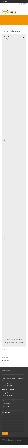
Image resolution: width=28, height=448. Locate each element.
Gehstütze (16, 341)
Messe (16, 342)
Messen (16, 339)
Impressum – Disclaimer (8, 395)
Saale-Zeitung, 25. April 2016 (8, 383)
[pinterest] (25, 4)
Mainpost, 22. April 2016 (7, 385)
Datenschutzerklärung (7, 398)
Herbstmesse (9, 342)
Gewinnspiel (20, 341)
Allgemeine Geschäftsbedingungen (10, 400)
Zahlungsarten (6, 406)
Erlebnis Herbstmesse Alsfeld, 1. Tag (9, 375)
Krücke (13, 342)
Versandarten (5, 409)
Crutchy (5, 341)
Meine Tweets (5, 357)
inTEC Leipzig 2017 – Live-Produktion (10, 373)
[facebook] (19, 4)
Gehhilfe (12, 341)
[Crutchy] (9, 11)
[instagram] (23, 4)
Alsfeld (21, 339)
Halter (5, 342)
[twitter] (21, 4)
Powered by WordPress (6, 440)
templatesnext (4, 442)
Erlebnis (8, 341)
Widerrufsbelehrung (7, 403)
